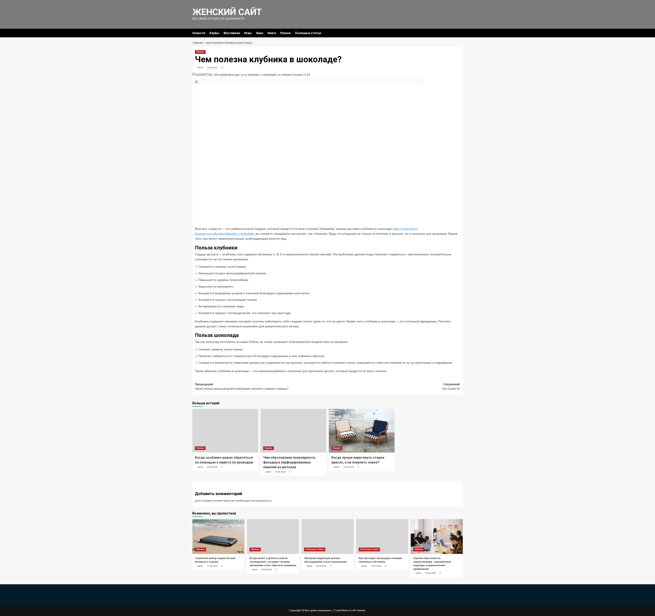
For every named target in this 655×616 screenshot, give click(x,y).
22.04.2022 (212, 68)
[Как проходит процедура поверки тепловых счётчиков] (382, 536)
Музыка (200, 549)
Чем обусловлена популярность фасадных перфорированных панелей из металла (289, 462)
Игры (248, 33)
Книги (272, 33)
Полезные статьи (308, 33)
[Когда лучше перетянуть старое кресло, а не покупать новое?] (362, 431)
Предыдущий (241, 386)
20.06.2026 (212, 467)
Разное (285, 33)
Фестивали (231, 33)
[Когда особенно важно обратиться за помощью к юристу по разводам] (225, 431)
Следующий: (451, 386)
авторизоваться (262, 500)
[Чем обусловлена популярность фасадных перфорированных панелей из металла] (293, 431)
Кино (259, 33)
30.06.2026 (430, 573)
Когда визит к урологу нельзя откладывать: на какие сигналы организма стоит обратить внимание (273, 562)
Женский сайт (227, 12)
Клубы (214, 33)
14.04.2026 (348, 467)
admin (200, 68)
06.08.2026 (321, 566)
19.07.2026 (376, 566)
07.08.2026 (266, 569)
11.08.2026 (212, 566)
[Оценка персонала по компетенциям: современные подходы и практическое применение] (437, 536)
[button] (460, 33)
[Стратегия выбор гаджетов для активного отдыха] (218, 536)
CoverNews (341, 610)
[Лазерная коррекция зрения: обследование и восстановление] (328, 536)
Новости (198, 33)
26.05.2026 (280, 472)
